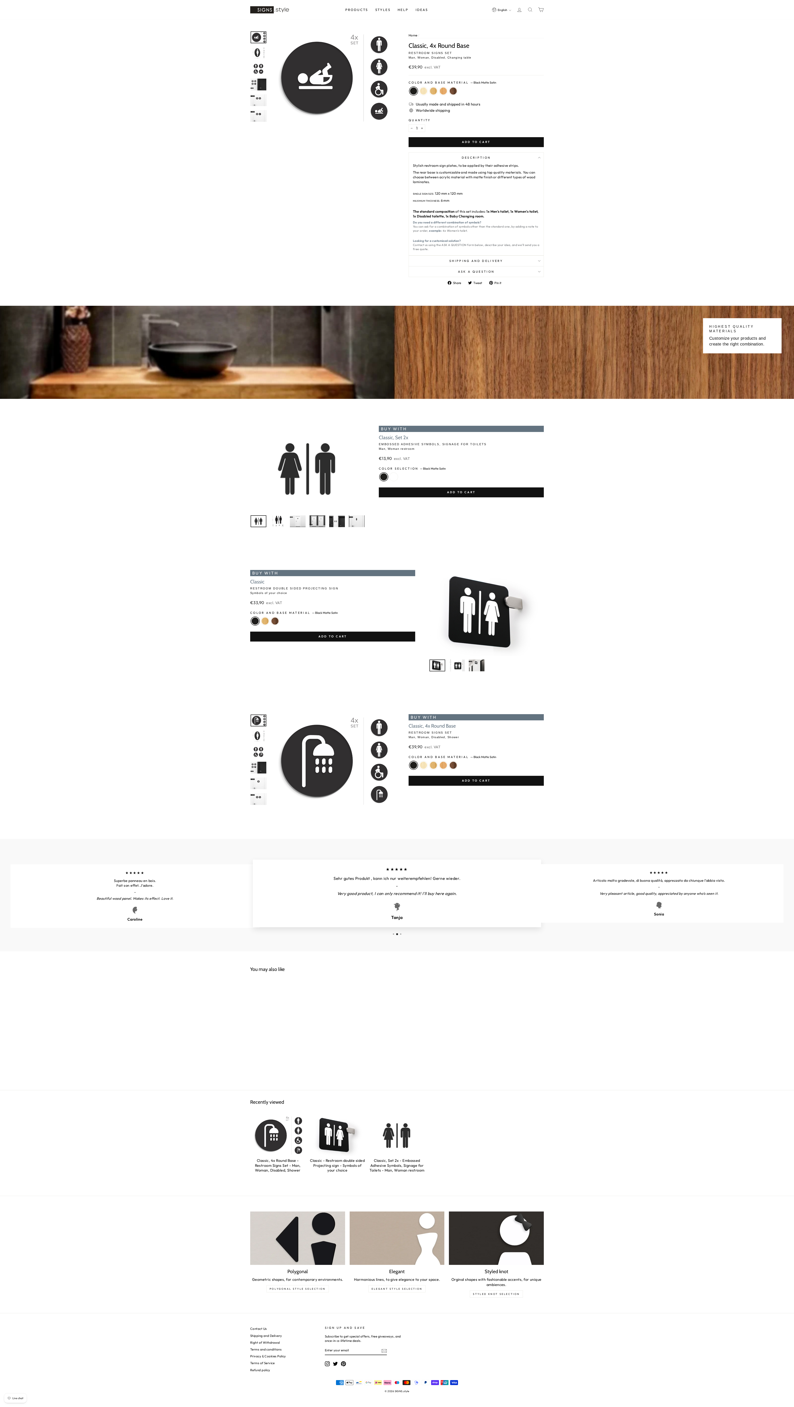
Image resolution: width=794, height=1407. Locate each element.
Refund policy (260, 1370)
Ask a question (476, 271)
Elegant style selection (397, 1288)
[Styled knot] (496, 1238)
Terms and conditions (266, 1349)
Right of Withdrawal (265, 1343)
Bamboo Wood (433, 91)
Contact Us (258, 1329)
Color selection (412, 468)
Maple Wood (423, 91)
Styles (383, 10)
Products (356, 10)
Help (403, 10)
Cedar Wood (443, 91)
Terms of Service (262, 1363)
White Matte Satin (394, 477)
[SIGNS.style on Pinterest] (343, 1363)
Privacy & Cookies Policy (268, 1356)
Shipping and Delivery (476, 261)
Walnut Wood (453, 91)
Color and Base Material (452, 82)
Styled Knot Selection (496, 1293)
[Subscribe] (384, 1350)
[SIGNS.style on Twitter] (335, 1363)
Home (413, 35)
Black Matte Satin (413, 91)
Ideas (422, 10)
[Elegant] (397, 1238)
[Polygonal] (297, 1238)
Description (476, 158)
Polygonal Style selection (298, 1288)
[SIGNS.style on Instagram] (327, 1363)
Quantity (420, 120)
